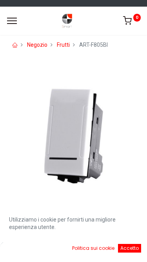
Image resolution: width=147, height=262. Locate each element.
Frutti (63, 45)
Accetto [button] (129, 248)
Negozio (37, 45)
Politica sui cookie (93, 248)
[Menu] (12, 20)
